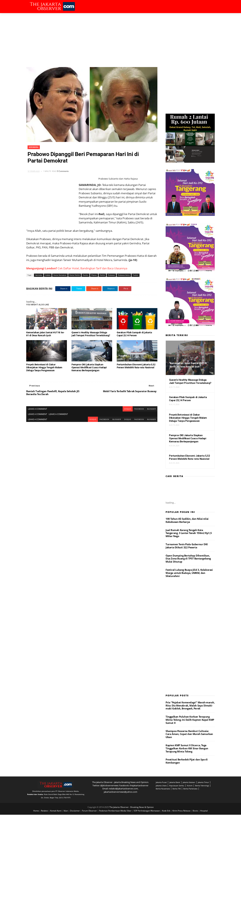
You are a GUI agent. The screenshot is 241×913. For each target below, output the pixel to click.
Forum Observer (89, 810)
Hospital (204, 810)
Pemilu (85, 275)
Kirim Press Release (181, 810)
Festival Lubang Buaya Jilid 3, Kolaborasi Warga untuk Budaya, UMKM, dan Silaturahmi (189, 573)
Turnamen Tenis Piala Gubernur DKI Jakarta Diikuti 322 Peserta (187, 546)
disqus (127, 409)
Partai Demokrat (59, 275)
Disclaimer (75, 810)
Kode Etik (166, 810)
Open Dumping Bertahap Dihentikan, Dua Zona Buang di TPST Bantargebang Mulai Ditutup (188, 558)
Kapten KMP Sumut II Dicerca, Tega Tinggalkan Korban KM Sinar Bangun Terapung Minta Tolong (187, 748)
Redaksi (45, 810)
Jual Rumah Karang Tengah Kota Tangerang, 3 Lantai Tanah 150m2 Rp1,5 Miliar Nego (189, 533)
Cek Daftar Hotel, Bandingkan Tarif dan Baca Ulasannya (76, 268)
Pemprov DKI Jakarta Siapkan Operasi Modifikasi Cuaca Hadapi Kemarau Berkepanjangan (89, 367)
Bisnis (196, 810)
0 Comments (63, 171)
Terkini (135, 275)
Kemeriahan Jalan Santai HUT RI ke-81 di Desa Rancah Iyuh (45, 334)
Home (36, 810)
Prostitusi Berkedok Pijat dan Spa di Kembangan (187, 761)
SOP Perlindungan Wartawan (147, 810)
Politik (102, 275)
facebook (139, 409)
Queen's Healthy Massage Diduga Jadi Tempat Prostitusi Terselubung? (90, 334)
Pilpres (94, 275)
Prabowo (111, 275)
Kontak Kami (56, 810)
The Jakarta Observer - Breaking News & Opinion (131, 807)
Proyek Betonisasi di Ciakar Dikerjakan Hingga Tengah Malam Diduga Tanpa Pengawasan (44, 367)
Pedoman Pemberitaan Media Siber (115, 810)
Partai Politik (75, 275)
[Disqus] (91, 463)
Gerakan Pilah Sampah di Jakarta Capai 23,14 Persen (134, 334)
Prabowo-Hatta (124, 275)
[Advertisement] (120, 38)
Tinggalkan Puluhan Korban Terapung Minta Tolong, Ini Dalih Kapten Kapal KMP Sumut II (190, 719)
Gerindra (34, 147)
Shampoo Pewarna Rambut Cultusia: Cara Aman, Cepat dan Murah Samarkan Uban (189, 734)
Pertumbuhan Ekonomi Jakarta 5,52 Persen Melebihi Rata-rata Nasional (136, 366)
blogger (151, 409)
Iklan (66, 810)
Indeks (47, 275)
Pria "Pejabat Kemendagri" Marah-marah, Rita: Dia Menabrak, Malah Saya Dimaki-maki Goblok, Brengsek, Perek (190, 705)
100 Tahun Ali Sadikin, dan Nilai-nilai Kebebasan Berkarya (187, 520)
